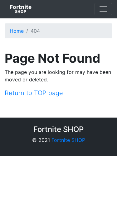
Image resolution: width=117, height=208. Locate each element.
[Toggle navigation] (103, 9)
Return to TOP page (34, 93)
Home (17, 31)
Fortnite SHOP (68, 140)
